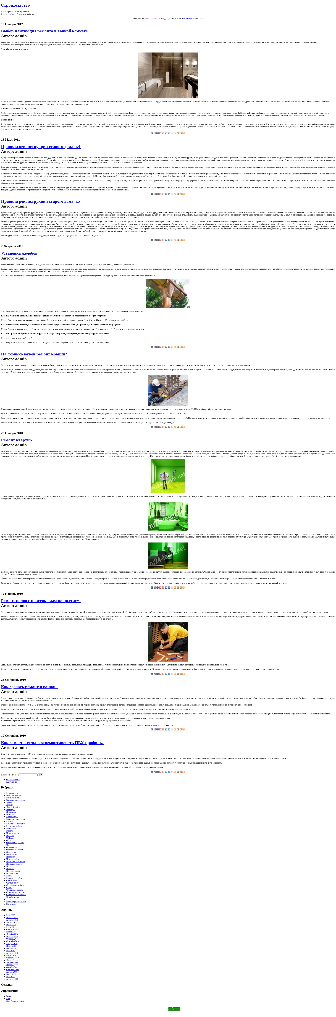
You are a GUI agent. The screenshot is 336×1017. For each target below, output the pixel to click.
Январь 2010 (12, 960)
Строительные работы (16, 894)
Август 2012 (11, 922)
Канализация (12, 817)
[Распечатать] (178, 133)
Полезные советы (14, 864)
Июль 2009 (11, 974)
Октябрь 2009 (12, 967)
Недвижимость (13, 833)
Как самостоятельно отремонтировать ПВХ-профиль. (52, 742)
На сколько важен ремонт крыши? (34, 354)
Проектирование (13, 871)
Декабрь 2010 (12, 934)
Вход (8, 996)
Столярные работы (14, 890)
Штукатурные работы (16, 902)
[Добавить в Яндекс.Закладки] (172, 133)
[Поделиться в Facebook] (152, 133)
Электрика (11, 904)
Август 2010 (11, 943)
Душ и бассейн (13, 807)
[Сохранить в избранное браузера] (175, 133)
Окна (8, 845)
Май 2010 (10, 951)
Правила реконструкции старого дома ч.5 (41, 201)
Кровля (9, 821)
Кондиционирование (15, 819)
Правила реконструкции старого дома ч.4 (41, 146)
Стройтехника (12, 897)
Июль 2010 (11, 946)
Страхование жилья (15, 892)
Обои (8, 840)
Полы (8, 866)
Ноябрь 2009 (12, 965)
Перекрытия (11, 854)
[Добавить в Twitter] (166, 133)
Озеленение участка (15, 843)
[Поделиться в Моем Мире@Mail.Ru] (157, 133)
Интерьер (10, 814)
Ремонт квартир (17, 440)
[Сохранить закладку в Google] (155, 133)
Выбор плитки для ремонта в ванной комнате (45, 31)
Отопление (11, 852)
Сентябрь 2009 (12, 969)
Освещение (11, 847)
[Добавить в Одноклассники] (163, 133)
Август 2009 (11, 972)
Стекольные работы (15, 885)
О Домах (10, 838)
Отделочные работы (15, 850)
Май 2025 (10, 915)
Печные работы (13, 859)
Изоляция (10, 809)
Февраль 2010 (12, 958)
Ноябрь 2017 (12, 917)
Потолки (10, 868)
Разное (9, 876)
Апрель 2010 (12, 953)
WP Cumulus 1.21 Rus (154, 18)
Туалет (9, 899)
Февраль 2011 (12, 929)
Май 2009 (10, 977)
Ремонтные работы (14, 878)
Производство (12, 873)
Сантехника (11, 880)
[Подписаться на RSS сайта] (181, 133)
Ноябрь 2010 (12, 936)
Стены (9, 887)
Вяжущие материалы (15, 800)
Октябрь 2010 (12, 939)
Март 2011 (11, 927)
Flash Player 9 (188, 18)
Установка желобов (19, 253)
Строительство (15, 5)
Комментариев (15, 1001)
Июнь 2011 (11, 925)
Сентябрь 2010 (12, 941)
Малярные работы (14, 826)
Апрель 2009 (12, 979)
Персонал (10, 857)
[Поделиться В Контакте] (169, 133)
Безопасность (12, 793)
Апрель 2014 (12, 920)
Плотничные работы (15, 861)
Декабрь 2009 (12, 962)
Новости (10, 835)
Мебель (9, 831)
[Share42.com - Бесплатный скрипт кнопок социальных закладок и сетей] (183, 133)
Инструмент (11, 812)
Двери (9, 802)
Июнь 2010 (11, 948)
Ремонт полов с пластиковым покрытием (41, 600)
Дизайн (9, 805)
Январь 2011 (11, 932)
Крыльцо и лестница (15, 824)
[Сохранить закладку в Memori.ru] (160, 133)
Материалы (11, 828)
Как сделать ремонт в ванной (29, 686)
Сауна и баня (12, 883)
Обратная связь (13, 779)
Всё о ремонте (12, 798)
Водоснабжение (13, 795)
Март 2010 (11, 955)
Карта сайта (11, 782)
